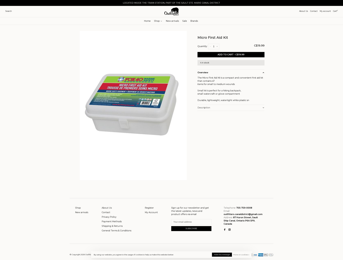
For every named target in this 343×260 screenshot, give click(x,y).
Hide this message (222, 254)
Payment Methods (112, 221)
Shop (157, 21)
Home (147, 21)
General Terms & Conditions (116, 230)
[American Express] (260, 255)
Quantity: (202, 46)
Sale (184, 21)
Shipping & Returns (112, 226)
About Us (303, 11)
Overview (202, 72)
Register (149, 208)
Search (8, 11)
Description (203, 107)
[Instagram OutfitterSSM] (229, 230)
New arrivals (172, 21)
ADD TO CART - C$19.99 (231, 54)
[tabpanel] (133, 105)
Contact (314, 11)
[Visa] (255, 255)
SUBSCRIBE (191, 228)
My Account (151, 212)
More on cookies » (241, 255)
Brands (194, 21)
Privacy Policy (109, 217)
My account (325, 11)
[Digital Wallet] (268, 255)
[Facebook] (225, 230)
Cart (335, 11)
